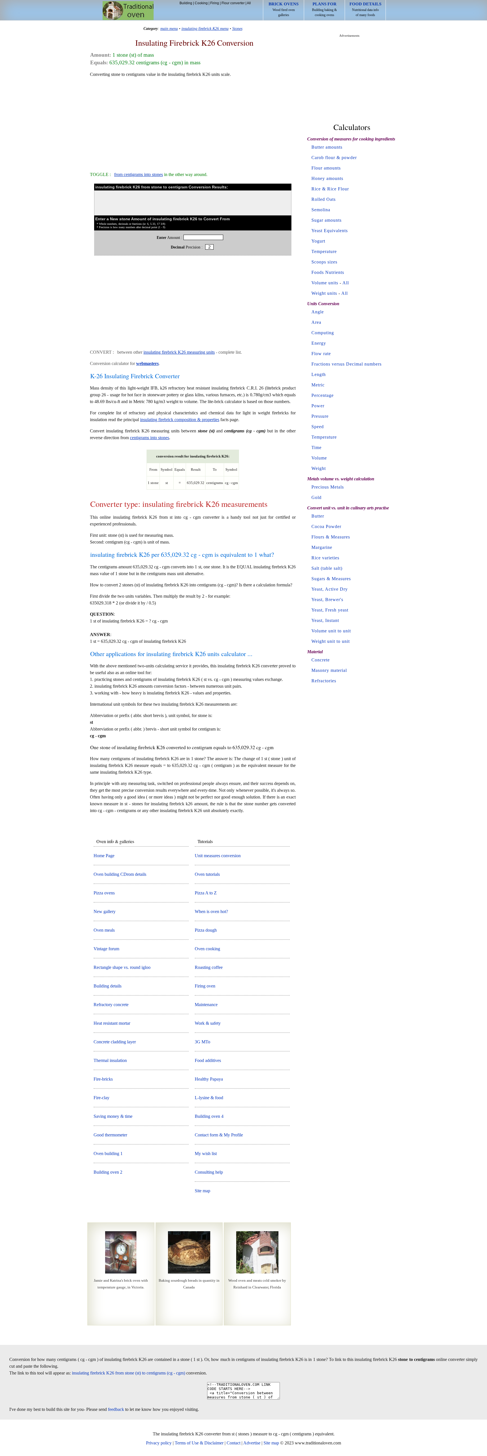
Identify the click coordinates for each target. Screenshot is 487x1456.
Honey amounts (327, 178)
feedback (116, 1409)
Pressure (320, 416)
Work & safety (208, 1023)
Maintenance (206, 1004)
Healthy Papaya (209, 1079)
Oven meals (104, 930)
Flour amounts (326, 168)
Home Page (104, 855)
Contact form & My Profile (219, 1134)
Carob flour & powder (334, 157)
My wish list (206, 1153)
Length (318, 374)
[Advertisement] (192, 121)
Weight (318, 468)
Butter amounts (326, 147)
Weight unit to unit (330, 641)
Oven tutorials (207, 874)
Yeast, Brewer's (327, 599)
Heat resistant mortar (112, 1023)
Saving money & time (113, 1116)
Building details (107, 986)
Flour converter (233, 3)
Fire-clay (101, 1097)
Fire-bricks (103, 1079)
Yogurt (318, 241)
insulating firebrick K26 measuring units (179, 352)
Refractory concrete (111, 1004)
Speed (317, 426)
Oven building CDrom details (120, 874)
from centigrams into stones (138, 174)
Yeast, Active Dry (329, 589)
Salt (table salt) (326, 568)
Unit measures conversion (218, 855)
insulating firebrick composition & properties (179, 419)
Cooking (201, 3)
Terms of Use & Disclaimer (199, 1442)
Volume (319, 458)
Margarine (321, 547)
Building (186, 3)
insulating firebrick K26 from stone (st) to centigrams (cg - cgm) (128, 1373)
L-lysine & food (209, 1097)
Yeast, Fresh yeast (329, 610)
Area (316, 322)
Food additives (208, 1060)
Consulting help (209, 1172)
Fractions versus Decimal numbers (346, 364)
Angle (317, 311)
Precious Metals (327, 487)
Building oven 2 (108, 1172)
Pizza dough (206, 930)
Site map (202, 1190)
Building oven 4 (209, 1116)
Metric (318, 384)
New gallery (105, 911)
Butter (317, 516)
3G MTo (202, 1041)
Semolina (320, 209)
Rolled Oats (323, 199)
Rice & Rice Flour (330, 188)
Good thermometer (110, 1134)
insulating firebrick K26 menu (205, 28)
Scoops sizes (324, 261)
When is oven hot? (211, 911)
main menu (169, 28)
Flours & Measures (330, 537)
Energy (318, 343)
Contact (233, 1442)
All (249, 3)
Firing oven (205, 986)
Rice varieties (325, 557)
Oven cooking (207, 948)
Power (317, 405)
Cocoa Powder (326, 526)
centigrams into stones (149, 437)
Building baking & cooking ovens (324, 9)
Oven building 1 (108, 1153)
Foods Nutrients (327, 272)
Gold (316, 497)
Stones (237, 28)
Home (128, 10)
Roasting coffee (209, 967)
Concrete (320, 659)
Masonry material (329, 670)
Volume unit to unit (331, 630)
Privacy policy (159, 1442)
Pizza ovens (104, 892)
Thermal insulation (110, 1060)
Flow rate (321, 353)
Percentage (322, 395)
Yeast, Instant (325, 620)
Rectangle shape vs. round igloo (122, 967)
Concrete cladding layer (115, 1041)
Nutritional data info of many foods (365, 9)
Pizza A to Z (206, 892)
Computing (322, 332)
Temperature (324, 251)
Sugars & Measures (331, 578)
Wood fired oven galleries (283, 9)
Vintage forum (106, 948)
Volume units (324, 282)
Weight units (324, 293)
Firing (214, 3)
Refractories (323, 680)
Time (316, 447)
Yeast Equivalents (329, 230)
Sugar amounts (326, 220)
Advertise (251, 1442)
